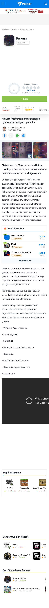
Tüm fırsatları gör (24, 260)
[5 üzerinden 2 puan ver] (27, 87)
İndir (24, 99)
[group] (24, 150)
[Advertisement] (24, 64)
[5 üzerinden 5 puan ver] (38, 87)
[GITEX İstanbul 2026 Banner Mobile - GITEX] (24, 11)
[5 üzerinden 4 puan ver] (34, 87)
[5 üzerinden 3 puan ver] (31, 87)
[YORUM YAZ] (24, 137)
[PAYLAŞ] (5, 137)
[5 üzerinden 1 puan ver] (24, 87)
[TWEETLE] (11, 137)
